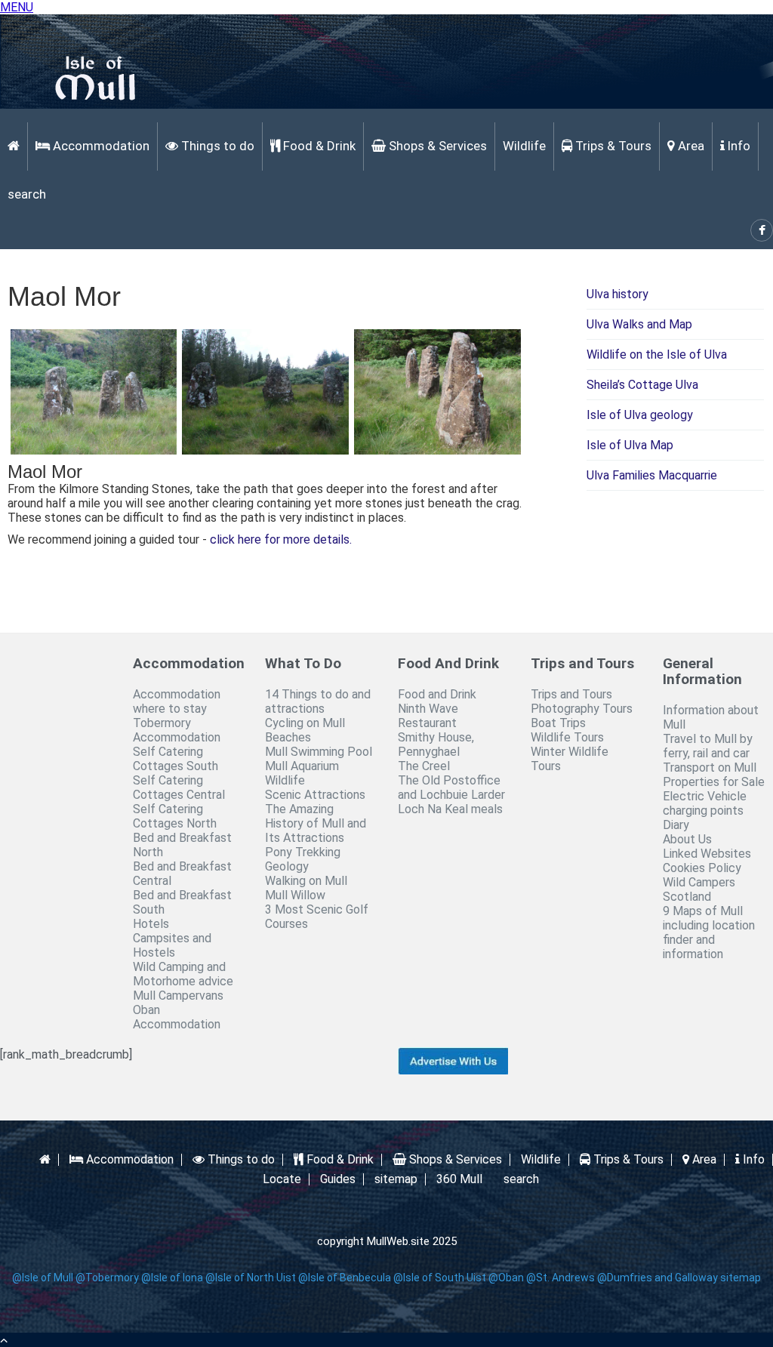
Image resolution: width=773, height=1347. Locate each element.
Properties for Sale (714, 782)
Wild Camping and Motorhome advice (183, 974)
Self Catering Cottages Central (179, 787)
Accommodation (99, 145)
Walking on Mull (306, 881)
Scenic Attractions (315, 795)
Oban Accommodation (176, 1017)
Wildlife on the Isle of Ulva (657, 354)
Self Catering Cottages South (175, 758)
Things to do (216, 145)
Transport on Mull (709, 767)
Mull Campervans (178, 995)
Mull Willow (295, 895)
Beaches (288, 737)
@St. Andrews (560, 1277)
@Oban (506, 1277)
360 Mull (459, 1179)
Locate (282, 1179)
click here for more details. (281, 539)
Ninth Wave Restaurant (428, 715)
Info (737, 145)
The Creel (424, 766)
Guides (338, 1179)
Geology (287, 866)
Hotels (151, 924)
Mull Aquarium (302, 766)
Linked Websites (707, 853)
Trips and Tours (571, 694)
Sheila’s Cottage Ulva (642, 385)
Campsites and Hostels (172, 945)
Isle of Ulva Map (630, 445)
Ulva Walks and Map (639, 324)
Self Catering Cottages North (175, 816)
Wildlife (524, 145)
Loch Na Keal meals (450, 809)
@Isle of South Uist (439, 1277)
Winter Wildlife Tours (569, 758)
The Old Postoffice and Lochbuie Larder (451, 787)
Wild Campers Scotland (699, 889)
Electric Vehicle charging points (705, 803)
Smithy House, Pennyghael (436, 744)
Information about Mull (711, 717)
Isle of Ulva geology (640, 415)
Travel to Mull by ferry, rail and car (708, 746)
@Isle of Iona (172, 1277)
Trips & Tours (611, 145)
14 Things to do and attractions (318, 701)
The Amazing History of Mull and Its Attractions (315, 823)
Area (689, 145)
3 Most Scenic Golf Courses (316, 916)
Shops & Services (436, 145)
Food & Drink (318, 145)
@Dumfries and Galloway (657, 1277)
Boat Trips (558, 723)
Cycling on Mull (305, 723)
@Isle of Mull (42, 1277)
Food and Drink (437, 694)
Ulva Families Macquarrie (652, 475)
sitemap (395, 1179)
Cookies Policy (702, 868)
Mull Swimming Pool (318, 751)
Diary (676, 825)
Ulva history (617, 294)
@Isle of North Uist (250, 1277)
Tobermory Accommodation (176, 730)
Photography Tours (582, 708)
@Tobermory (107, 1277)
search (27, 194)
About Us (687, 839)
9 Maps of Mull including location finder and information (709, 932)
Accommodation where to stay (176, 701)
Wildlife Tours (567, 737)
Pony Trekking (302, 852)
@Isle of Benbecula (344, 1277)
